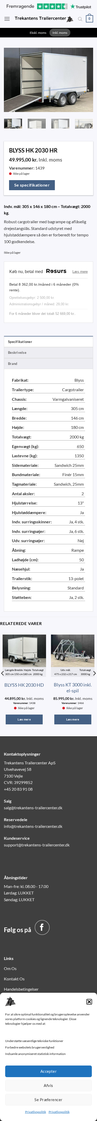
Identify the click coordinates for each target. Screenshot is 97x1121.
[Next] (84, 78)
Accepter (48, 1071)
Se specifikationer (32, 185)
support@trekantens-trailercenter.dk (37, 844)
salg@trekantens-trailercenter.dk (33, 807)
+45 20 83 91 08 (18, 789)
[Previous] (12, 78)
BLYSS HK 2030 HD (24, 685)
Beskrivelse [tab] (17, 352)
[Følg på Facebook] (42, 927)
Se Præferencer (48, 1099)
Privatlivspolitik (35, 1112)
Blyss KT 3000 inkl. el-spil (73, 687)
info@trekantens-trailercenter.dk (33, 826)
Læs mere (24, 719)
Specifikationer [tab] (20, 342)
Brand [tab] (12, 364)
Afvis (48, 1085)
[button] (89, 1001)
